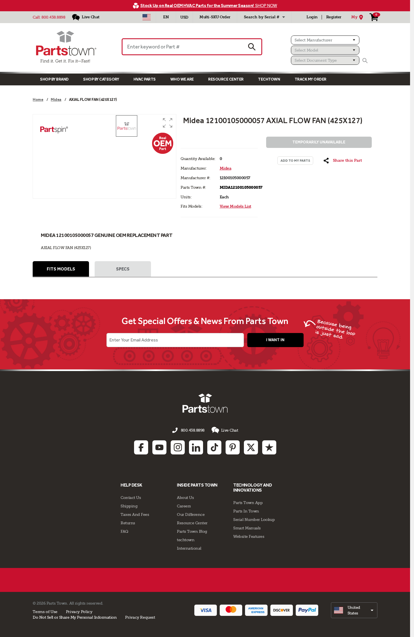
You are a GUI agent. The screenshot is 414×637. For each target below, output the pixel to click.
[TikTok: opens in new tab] (214, 447)
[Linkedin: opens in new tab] (196, 447)
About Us (185, 497)
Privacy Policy (79, 611)
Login (312, 17)
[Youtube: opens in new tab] (159, 447)
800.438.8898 (53, 17)
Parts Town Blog (192, 531)
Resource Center (226, 79)
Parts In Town (246, 511)
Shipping (129, 506)
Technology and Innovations (252, 487)
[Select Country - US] (146, 17)
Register (333, 17)
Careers (184, 506)
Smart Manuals (247, 528)
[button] (167, 122)
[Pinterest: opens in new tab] (233, 447)
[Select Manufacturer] (325, 40)
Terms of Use (45, 611)
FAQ (124, 531)
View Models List (235, 206)
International (189, 548)
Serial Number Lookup (254, 519)
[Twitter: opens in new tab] (251, 447)
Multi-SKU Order (214, 17)
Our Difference (190, 514)
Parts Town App (247, 502)
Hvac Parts (144, 79)
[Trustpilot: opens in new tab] (269, 447)
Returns (128, 523)
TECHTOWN (269, 79)
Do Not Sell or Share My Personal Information (75, 617)
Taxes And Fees (135, 514)
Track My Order (310, 79)
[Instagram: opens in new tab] (178, 447)
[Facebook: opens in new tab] (141, 447)
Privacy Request (140, 617)
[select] (354, 610)
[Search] (365, 60)
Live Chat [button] (229, 430)
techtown (185, 540)
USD (184, 17)
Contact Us (131, 497)
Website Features (248, 536)
